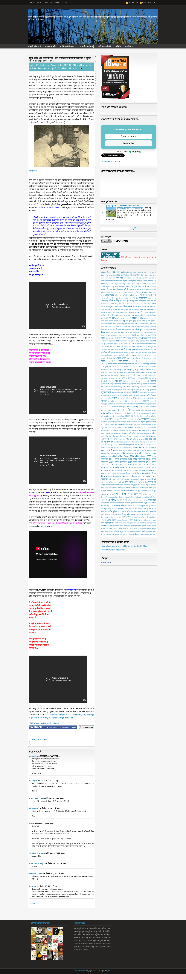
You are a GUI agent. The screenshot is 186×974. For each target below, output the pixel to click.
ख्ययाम (121, 341)
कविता (133, 326)
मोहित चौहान (117, 425)
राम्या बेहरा (122, 439)
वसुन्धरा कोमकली (127, 450)
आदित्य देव (145, 307)
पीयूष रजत (141, 389)
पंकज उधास (146, 384)
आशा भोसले (140, 312)
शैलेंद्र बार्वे (141, 494)
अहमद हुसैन (109, 307)
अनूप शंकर (122, 286)
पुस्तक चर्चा (106, 392)
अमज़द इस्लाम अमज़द (112, 292)
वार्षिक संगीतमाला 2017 (123, 465)
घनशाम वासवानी (112, 346)
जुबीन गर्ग (115, 361)
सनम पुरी (148, 506)
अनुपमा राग (126, 283)
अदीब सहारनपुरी (132, 281)
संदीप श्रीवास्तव (131, 503)
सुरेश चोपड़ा (104, 520)
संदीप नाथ (124, 503)
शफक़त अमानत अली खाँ (147, 479)
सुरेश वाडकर (112, 520)
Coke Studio (106, 272)
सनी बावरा (153, 506)
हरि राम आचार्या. (146, 526)
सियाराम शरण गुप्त (136, 514)
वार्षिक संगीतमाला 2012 (141, 459)
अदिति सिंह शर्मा (123, 281)
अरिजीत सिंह (113, 300)
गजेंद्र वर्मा (139, 341)
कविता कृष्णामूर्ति (141, 326)
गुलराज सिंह (112, 344)
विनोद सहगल (152, 470)
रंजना (31, 823)
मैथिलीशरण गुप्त (105, 422)
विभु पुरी (110, 473)
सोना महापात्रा (106, 523)
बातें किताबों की (104, 46)
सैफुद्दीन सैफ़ (137, 520)
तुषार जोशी (111, 367)
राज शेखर (141, 430)
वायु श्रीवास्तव (148, 450)
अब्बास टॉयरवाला (106, 289)
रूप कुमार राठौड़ (113, 445)
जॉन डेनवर (132, 361)
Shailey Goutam (36, 853)
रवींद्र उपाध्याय (148, 427)
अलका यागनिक (142, 301)
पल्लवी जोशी (143, 387)
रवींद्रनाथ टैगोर (108, 430)
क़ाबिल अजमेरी (122, 329)
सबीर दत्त (117, 508)
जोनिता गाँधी (138, 361)
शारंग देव (153, 485)
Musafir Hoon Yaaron (48, 2)
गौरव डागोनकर (141, 344)
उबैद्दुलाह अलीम (113, 321)
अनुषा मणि (108, 286)
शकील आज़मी (112, 479)
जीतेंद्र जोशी (109, 361)
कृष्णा (126, 335)
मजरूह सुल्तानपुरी (133, 407)
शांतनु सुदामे (134, 485)
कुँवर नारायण (114, 332)
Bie (109, 971)
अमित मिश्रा (126, 295)
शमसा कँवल (144, 482)
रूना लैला (104, 445)
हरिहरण (123, 529)
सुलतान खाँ (120, 520)
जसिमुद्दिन (122, 355)
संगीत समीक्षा (131, 500)
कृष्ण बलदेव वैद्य (112, 335)
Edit (65, 2)
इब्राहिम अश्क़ (119, 318)
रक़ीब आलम (148, 425)
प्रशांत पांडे (139, 395)
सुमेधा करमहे (144, 517)
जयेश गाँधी (134, 352)
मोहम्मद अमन (136, 422)
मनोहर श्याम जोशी (124, 413)
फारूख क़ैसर (147, 398)
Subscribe (128, 143)
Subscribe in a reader (111, 161)
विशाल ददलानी (131, 473)
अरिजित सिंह (104, 301)
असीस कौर (140, 304)
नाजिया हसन (111, 378)
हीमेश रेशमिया (142, 531)
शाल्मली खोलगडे (113, 488)
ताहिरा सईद (153, 364)
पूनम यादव (114, 392)
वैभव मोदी (112, 476)
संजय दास (138, 500)
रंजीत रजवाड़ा (141, 425)
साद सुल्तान (134, 511)
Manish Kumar (35, 873)
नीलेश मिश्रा (110, 384)
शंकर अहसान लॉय (128, 476)
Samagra (33, 781)
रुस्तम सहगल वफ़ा (151, 442)
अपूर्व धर (153, 286)
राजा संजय (148, 433)
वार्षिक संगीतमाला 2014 (123, 462)
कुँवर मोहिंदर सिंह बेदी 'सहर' (125, 332)
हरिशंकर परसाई (117, 528)
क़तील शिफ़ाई (112, 329)
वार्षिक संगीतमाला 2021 (129, 453)
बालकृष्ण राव (114, 404)
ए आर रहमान (122, 320)
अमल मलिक (123, 292)
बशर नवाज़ (139, 401)
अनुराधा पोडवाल (151, 283)
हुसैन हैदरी (150, 531)
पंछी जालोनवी (108, 387)
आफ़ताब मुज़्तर (135, 309)
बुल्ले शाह (146, 404)
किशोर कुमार (105, 332)
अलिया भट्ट (150, 301)
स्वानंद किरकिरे (106, 526)
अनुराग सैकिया (142, 284)
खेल (117, 341)
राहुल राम (123, 442)
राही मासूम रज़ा (108, 442)
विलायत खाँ (115, 473)
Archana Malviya (37, 863)
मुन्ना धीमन (123, 419)
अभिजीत (126, 289)
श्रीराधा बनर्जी (134, 497)
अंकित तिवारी (120, 275)
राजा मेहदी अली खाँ (139, 433)
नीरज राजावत (139, 381)
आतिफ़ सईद (137, 307)
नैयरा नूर (139, 384)
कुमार (141, 332)
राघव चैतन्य (129, 430)
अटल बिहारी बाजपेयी (147, 278)
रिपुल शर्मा (128, 442)
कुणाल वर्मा (136, 332)
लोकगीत (141, 447)
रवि (142, 427)
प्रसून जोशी (146, 395)
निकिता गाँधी (126, 378)
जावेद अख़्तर (113, 358)
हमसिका (139, 526)
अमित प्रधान (118, 295)
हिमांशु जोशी (112, 531)
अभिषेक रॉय (149, 289)
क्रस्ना (129, 338)
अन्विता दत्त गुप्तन (131, 286)
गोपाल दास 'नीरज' (130, 344)
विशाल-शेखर (105, 476)
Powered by (122, 152)
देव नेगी (149, 369)
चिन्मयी (142, 347)
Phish (103, 275)
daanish (33, 756)
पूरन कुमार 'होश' (121, 392)
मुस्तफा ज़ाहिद (130, 419)
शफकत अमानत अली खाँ (132, 479)
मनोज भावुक (144, 410)
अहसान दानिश (118, 306)
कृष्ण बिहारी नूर (120, 335)
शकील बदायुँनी (120, 479)
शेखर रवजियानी (110, 494)
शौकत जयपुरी (148, 494)
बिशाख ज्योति (134, 404)
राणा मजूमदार (136, 436)
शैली (132, 494)
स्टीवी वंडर (136, 523)
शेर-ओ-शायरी (123, 493)
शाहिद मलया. (116, 490)
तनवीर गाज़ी (124, 364)
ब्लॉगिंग (118, 46)
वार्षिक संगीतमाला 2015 (113, 453)
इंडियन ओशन (111, 315)
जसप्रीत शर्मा (147, 352)
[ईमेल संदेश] (80, 68)
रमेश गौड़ (138, 427)
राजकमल (148, 430)
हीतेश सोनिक (134, 531)
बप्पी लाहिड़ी (124, 401)
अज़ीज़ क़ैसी (135, 278)
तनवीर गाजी (131, 364)
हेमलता (137, 534)
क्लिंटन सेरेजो (146, 338)
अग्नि (114, 278)
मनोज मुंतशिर (152, 410)
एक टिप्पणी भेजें (34, 904)
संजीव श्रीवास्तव (116, 503)
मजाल (151, 407)
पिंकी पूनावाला (118, 389)
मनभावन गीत (50, 46)
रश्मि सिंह (122, 430)
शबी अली (121, 482)
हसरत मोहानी (104, 531)
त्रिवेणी (121, 367)
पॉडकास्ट (128, 392)
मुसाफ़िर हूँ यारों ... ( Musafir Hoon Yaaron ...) (124, 206)
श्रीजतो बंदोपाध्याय (119, 497)
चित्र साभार (33, 171)
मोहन (124, 422)
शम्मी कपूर (64, 68)
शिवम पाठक (150, 490)
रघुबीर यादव (104, 427)
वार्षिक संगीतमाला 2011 (123, 459)
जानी (106, 358)
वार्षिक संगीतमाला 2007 (109, 456)
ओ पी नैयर (33, 68)
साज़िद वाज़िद (126, 511)
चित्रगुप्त (126, 346)
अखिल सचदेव (108, 278)
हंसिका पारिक (115, 526)
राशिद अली (128, 439)
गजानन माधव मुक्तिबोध (129, 341)
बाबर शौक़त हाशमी (106, 404)
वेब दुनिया (106, 546)
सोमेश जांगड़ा (122, 523)
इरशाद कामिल (137, 318)
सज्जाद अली (135, 506)
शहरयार (120, 485)
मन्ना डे (132, 413)
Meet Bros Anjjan (150, 272)
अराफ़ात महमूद (152, 298)
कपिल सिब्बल (108, 326)
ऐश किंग (130, 324)
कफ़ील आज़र (116, 326)
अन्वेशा (139, 286)
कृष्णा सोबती (131, 335)
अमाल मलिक (141, 292)
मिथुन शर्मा (129, 416)
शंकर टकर (137, 476)
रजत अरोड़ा (125, 427)
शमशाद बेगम (137, 482)
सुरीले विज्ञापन (152, 517)
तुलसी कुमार (104, 367)
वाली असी (115, 470)
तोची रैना (117, 367)
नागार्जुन (106, 378)
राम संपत (149, 436)
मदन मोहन (107, 410)
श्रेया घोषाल (111, 500)
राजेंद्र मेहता (108, 436)
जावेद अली (130, 358)
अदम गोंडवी (115, 281)
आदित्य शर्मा (152, 306)
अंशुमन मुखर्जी (144, 275)
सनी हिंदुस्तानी (105, 508)
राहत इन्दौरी (141, 439)
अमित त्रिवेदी (109, 295)
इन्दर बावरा (135, 315)
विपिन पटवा (104, 473)
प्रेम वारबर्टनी (121, 398)
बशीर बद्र (146, 401)
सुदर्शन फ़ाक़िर (117, 517)
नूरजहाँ (128, 384)
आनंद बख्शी (110, 309)
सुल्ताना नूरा (126, 520)
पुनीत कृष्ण (153, 389)
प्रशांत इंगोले (132, 395)
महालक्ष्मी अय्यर (107, 416)
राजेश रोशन (129, 436)
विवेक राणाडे (122, 473)
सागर (119, 511)
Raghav (32, 886)
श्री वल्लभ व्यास (109, 497)
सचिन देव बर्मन (119, 506)
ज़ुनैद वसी (140, 355)
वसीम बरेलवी (118, 450)
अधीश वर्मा (139, 281)
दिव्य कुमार (120, 369)
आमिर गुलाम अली (151, 309)
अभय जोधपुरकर (118, 289)
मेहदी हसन (145, 419)
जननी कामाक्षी (143, 349)
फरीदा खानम (129, 398)
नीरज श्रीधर (146, 381)
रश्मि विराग (116, 430)
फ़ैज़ (134, 398)
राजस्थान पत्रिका (109, 550)
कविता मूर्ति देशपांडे (151, 326)
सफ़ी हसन (111, 508)
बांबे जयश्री (153, 401)
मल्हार (142, 413)
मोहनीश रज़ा (130, 422)
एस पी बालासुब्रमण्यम (122, 324)
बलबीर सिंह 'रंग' (132, 401)
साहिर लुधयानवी (151, 511)
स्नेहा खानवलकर (151, 523)
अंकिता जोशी (128, 275)
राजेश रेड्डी (122, 436)
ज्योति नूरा (104, 364)
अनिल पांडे (150, 281)
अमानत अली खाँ (132, 292)
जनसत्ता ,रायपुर (117, 546)
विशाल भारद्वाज (142, 473)
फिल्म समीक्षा (111, 401)
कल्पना (128, 327)
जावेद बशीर (138, 358)
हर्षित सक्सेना (143, 528)
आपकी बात (127, 309)
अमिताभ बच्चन (134, 295)
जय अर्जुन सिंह (152, 349)
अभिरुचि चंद (133, 289)
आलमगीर (125, 312)
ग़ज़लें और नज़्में (34, 46)
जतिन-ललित (136, 349)
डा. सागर (118, 364)
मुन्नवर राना (116, 419)
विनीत (140, 470)
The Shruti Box (111, 275)
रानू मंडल (142, 436)
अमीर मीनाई (111, 298)
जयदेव (113, 352)
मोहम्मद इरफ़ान (145, 422)
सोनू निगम (114, 523)
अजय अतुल (119, 278)
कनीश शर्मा (144, 324)
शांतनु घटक (127, 485)
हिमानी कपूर (119, 531)
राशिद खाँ (135, 439)
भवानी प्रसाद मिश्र (117, 407)
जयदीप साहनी (105, 352)
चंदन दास (120, 347)
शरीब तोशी (115, 485)
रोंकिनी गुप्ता (148, 445)
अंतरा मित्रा (136, 275)
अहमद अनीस (147, 304)
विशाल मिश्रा (151, 473)
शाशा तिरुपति (121, 488)
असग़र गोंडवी (122, 304)
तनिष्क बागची (138, 364)
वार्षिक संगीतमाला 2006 (147, 453)
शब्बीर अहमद (129, 482)
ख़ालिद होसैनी (104, 341)
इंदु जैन (121, 315)
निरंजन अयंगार (151, 378)
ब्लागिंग (103, 407)
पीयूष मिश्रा (134, 390)
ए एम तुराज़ (132, 321)
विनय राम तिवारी (134, 470)
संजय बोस (144, 500)
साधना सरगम (141, 511)
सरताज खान (127, 508)
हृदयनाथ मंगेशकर (118, 534)
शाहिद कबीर (110, 490)
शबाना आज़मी (114, 482)
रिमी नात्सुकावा (135, 442)
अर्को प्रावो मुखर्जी (125, 301)
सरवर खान (134, 508)
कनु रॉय (149, 324)
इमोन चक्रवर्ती (127, 318)
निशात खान (112, 381)
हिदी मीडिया (143, 546)
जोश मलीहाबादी (152, 361)
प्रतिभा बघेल (104, 395)
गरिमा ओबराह (145, 341)
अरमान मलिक (142, 298)
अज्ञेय (140, 278)
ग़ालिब (151, 341)
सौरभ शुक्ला (130, 523)
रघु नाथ (154, 425)
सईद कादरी (147, 503)
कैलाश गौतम (107, 338)
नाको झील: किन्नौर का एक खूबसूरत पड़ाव (130, 208)
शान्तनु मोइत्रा (145, 485)
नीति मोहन (118, 381)
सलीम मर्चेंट (104, 511)
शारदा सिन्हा (104, 488)
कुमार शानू (153, 332)
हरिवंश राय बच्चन (106, 529)
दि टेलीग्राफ (121, 550)
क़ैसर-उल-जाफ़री (144, 534)
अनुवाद (103, 286)
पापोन (154, 387)
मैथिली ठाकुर (152, 419)
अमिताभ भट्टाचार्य (148, 295)
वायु (143, 450)
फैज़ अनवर (118, 401)
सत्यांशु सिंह (142, 506)
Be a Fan (86, 727)
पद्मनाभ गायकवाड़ (117, 387)
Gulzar (116, 272)
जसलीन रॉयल (108, 355)
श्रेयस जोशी (148, 497)
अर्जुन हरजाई (134, 301)
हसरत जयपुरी (151, 529)
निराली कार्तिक (105, 381)
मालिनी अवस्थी (122, 416)
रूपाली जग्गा (122, 445)
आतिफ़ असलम (127, 306)
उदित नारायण (104, 321)
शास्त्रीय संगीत (147, 488)
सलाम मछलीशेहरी (142, 508)
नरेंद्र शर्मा (132, 375)
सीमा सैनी (143, 514)
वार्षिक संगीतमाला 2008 (126, 456)
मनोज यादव (115, 413)
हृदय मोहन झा (109, 534)
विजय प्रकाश (122, 470)
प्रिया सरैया (108, 398)
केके (136, 335)
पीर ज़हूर (147, 389)
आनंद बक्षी (104, 309)
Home (32, 2)
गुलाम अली (119, 344)
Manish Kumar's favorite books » (54, 964)
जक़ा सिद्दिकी (116, 349)
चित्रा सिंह (135, 347)
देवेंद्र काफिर (108, 372)
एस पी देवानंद (112, 324)
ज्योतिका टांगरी (112, 364)
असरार (134, 304)
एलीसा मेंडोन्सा (105, 324)
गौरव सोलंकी (148, 344)
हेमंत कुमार (126, 534)
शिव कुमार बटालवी (141, 491)
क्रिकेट (134, 338)
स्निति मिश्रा (143, 523)
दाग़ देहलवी (148, 367)
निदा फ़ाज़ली (142, 378)
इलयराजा (146, 318)
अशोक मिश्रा (114, 304)
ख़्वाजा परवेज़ (112, 341)
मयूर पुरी (138, 413)
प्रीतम (114, 398)
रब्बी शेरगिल (132, 428)
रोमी (107, 448)
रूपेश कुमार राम (130, 445)
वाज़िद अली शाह (137, 450)
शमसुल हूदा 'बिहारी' (53, 68)
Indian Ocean (126, 272)
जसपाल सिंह (140, 352)
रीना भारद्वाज (143, 442)
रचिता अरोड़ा (118, 427)
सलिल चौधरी (151, 509)
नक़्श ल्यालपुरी (131, 372)
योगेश (135, 425)
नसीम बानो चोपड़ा (146, 375)
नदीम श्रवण (149, 372)
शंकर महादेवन (146, 476)
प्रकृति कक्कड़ (152, 392)
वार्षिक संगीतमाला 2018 (142, 465)
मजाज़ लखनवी (144, 407)
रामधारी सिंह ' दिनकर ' (111, 439)
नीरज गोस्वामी (33, 808)
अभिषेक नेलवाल (141, 289)
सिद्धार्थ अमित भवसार (116, 514)
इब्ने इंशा (112, 318)
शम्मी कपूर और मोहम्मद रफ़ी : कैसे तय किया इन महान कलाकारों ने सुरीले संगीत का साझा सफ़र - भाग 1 (60, 59)
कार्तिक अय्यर (152, 329)
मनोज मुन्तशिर (106, 413)
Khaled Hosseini (137, 272)
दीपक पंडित (127, 369)
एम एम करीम (141, 321)
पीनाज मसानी (126, 389)
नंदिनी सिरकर (123, 372)
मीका (135, 416)
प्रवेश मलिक (125, 395)
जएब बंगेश (110, 349)
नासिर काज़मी (119, 378)
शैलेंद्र (136, 494)
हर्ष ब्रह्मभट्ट (130, 528)
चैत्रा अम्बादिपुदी (148, 346)
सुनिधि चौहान (126, 517)
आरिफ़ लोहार (119, 312)
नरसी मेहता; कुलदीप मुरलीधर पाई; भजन (118, 375)
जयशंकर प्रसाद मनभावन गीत (123, 352)
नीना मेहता (125, 381)
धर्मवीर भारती (116, 372)
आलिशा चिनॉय (132, 312)
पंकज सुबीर (153, 384)
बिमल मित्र (128, 404)
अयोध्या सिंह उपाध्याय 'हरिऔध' (130, 298)
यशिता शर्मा (125, 425)
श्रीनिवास (127, 497)
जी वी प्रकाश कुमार (147, 358)
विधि (128, 470)
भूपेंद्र (124, 407)
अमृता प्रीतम (118, 298)
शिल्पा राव (131, 491)
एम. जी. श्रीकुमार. (151, 321)
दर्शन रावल (135, 367)
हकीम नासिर (123, 526)
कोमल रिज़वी (114, 338)
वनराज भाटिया (148, 447)
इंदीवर (117, 315)
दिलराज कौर (108, 369)
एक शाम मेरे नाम (38, 11)
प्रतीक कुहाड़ (111, 395)
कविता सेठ (104, 329)
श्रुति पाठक (141, 497)
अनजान (145, 281)
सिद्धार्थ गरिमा (126, 514)
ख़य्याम (154, 338)
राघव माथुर (135, 430)
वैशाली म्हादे (118, 476)
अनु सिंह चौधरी (110, 283)
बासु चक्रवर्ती (121, 404)
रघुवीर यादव (111, 427)
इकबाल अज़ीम (127, 315)
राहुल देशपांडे (117, 442)
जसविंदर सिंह (115, 355)
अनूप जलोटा (115, 286)
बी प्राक (141, 404)
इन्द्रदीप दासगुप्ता (143, 315)
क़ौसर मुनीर (139, 329)
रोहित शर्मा (116, 447)
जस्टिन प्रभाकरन (131, 355)
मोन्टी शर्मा (119, 422)
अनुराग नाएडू (132, 283)
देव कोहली (144, 369)
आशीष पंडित (148, 312)
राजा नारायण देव (115, 433)
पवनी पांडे (149, 387)
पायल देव (103, 389)
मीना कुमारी (145, 416)
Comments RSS (149, 2)
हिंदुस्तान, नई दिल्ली (131, 546)
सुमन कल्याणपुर (136, 517)
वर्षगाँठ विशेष (110, 450)
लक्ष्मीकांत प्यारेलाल (124, 447)
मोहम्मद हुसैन (108, 425)
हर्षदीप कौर (137, 528)
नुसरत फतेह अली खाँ (120, 384)
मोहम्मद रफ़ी (42, 68)
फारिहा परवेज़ (139, 398)
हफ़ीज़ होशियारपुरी (132, 526)
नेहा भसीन (133, 384)
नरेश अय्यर (138, 375)
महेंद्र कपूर (115, 416)
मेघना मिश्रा (138, 419)
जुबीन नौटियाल (123, 361)
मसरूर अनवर (148, 413)
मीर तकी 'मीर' (105, 419)
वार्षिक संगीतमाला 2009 (143, 456)
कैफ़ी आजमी (148, 335)
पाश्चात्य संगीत (111, 389)
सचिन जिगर (109, 506)
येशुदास (130, 425)
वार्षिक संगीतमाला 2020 (124, 467)
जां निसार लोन (147, 355)
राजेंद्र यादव (115, 436)
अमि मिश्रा (149, 292)
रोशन (111, 448)
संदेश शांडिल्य (139, 503)
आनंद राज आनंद (119, 309)
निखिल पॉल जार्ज (134, 378)
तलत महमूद (146, 364)
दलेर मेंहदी (141, 367)
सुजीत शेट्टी (108, 517)
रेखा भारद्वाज (139, 445)
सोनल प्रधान (152, 520)
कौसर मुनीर (122, 338)
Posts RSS (133, 2)
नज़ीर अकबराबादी (140, 372)
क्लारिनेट (139, 338)
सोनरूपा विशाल (145, 520)
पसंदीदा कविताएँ (87, 46)
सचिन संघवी (127, 506)
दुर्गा (131, 369)
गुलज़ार (106, 344)
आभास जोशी (143, 309)
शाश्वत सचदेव (130, 488)
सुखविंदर (149, 514)
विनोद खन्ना (145, 470)
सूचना (131, 520)
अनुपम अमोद (118, 283)
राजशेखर (108, 433)
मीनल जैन (139, 416)
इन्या (149, 315)
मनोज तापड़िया (136, 410)
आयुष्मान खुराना (105, 312)
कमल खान (123, 326)
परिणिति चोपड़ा (135, 387)
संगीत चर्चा (72, 68)
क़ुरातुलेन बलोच (130, 329)
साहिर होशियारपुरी (105, 514)
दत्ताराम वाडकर (128, 367)
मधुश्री (114, 410)
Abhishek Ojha (36, 798)
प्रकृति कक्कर (143, 392)
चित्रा (130, 346)
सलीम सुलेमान (112, 511)
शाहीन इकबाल (124, 490)
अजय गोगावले (127, 278)
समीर (122, 509)
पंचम (102, 387)
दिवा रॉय (114, 369)
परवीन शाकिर (127, 387)
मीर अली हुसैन (152, 416)
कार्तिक (146, 329)
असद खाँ (129, 304)
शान (139, 485)
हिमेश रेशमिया (127, 531)
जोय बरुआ (144, 361)
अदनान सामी (108, 281)
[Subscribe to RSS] (79, 743)
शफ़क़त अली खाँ (105, 482)
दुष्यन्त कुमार (137, 370)
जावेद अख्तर (121, 358)
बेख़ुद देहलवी (152, 404)
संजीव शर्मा (109, 503)
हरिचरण (154, 526)
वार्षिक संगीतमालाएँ (68, 46)
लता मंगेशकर (133, 447)
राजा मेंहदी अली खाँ (127, 433)
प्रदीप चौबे (118, 395)
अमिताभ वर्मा (104, 298)
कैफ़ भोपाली (141, 335)
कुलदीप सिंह (104, 335)
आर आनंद (113, 312)
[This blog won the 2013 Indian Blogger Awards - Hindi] (115, 99)
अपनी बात (129, 46)
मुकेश (110, 419)
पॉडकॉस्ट (135, 392)
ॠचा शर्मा (152, 534)
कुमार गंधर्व (147, 332)
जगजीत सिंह (126, 349)
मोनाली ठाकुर (113, 422)
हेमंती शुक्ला (132, 534)
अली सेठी (107, 304)
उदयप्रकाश (153, 318)
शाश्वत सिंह (138, 488)
